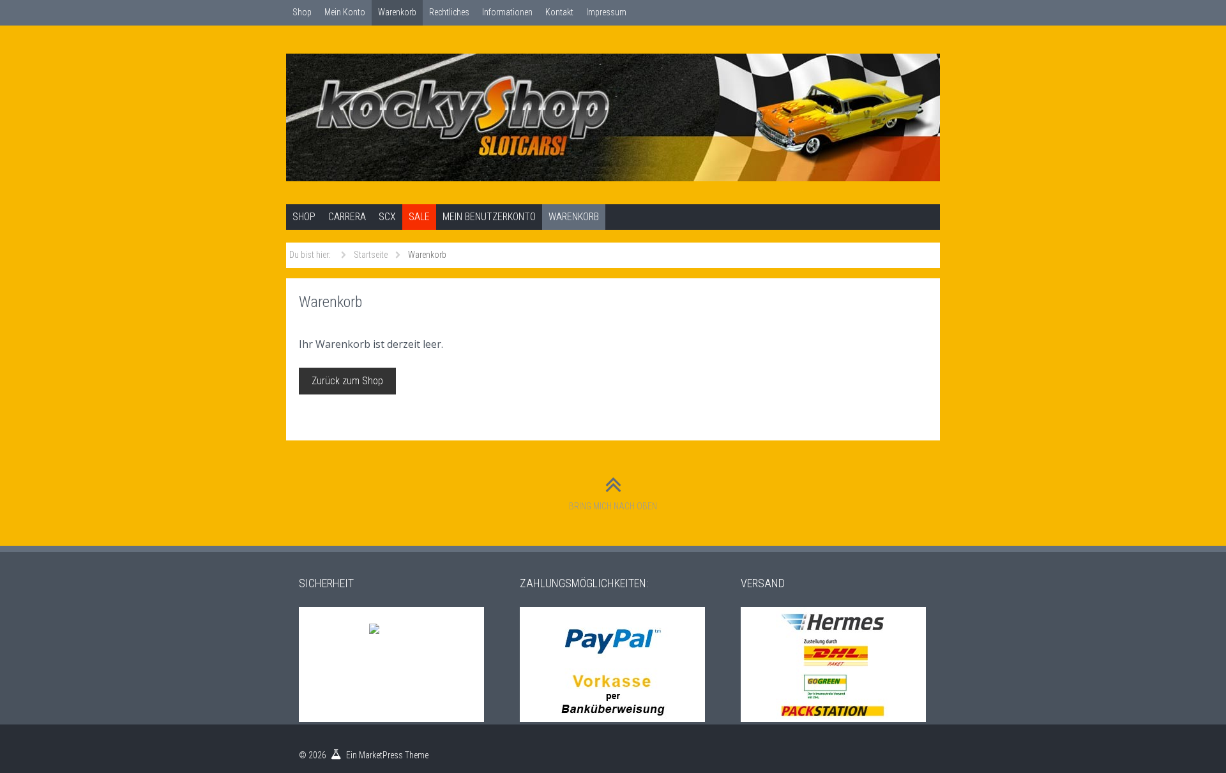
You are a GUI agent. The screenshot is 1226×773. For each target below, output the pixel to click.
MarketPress (381, 755)
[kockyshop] (613, 117)
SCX (387, 217)
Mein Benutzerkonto (489, 217)
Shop (302, 12)
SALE (419, 217)
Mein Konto (344, 12)
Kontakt (559, 12)
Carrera (347, 217)
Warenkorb (397, 12)
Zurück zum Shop (347, 381)
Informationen (507, 12)
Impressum (606, 12)
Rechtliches (449, 12)
